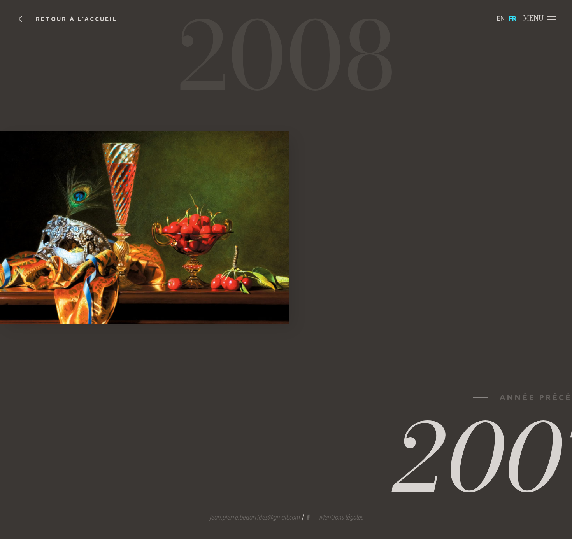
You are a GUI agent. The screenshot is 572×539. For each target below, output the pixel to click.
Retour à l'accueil (76, 19)
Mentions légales (341, 517)
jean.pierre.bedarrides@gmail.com (254, 517)
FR (512, 18)
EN (501, 18)
